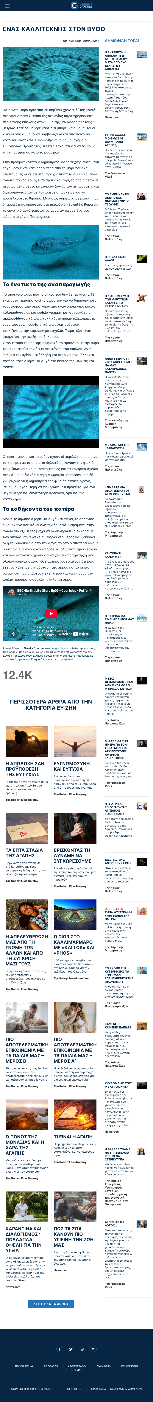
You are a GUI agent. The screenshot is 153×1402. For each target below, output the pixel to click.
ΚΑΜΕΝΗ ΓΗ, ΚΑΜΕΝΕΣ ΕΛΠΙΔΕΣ (118, 1025)
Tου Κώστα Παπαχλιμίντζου (116, 1004)
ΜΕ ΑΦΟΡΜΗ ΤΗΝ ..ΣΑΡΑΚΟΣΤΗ (117, 446)
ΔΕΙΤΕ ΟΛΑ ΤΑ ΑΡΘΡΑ (51, 1304)
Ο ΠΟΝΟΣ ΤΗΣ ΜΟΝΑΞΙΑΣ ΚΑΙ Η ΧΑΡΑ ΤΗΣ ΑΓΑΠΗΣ (25, 1145)
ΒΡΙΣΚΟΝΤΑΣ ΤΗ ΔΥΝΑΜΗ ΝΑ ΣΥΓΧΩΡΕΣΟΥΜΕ (72, 855)
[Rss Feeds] (93, 1349)
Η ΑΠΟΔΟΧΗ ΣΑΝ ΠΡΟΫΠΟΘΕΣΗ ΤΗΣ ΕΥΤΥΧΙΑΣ (25, 769)
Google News (58, 648)
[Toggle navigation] (7, 5)
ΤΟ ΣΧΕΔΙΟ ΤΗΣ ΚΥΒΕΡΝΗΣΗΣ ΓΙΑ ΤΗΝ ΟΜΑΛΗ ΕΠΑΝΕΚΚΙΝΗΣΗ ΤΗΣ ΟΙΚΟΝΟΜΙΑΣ (119, 974)
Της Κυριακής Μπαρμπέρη (81, 41)
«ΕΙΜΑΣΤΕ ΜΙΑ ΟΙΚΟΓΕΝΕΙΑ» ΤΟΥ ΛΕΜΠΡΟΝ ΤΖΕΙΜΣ (118, 491)
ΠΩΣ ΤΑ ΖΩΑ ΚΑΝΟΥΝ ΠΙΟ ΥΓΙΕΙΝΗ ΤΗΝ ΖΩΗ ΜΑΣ (73, 1237)
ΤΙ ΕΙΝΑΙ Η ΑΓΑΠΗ (73, 1137)
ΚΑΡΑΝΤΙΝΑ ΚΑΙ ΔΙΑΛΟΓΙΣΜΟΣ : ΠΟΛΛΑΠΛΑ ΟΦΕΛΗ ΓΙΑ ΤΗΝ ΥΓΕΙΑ (24, 1239)
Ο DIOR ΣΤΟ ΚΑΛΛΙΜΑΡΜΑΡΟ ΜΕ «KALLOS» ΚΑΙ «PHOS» (74, 945)
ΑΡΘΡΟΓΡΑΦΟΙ (77, 1366)
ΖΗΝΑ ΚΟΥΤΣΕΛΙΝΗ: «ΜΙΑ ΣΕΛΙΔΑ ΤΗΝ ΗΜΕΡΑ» (118, 914)
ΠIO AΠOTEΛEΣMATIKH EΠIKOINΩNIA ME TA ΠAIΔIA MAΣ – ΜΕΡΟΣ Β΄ (27, 1050)
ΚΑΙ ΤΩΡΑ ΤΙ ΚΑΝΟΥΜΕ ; (113, 555)
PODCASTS (51, 1366)
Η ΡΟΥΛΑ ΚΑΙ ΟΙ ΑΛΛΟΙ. (115, 258)
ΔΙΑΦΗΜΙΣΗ (104, 1366)
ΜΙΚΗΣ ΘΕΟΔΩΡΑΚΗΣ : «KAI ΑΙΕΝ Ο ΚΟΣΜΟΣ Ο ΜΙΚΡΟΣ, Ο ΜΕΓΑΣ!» (119, 683)
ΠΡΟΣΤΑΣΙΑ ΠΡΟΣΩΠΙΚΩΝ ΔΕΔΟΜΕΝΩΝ (116, 1388)
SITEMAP (76, 1370)
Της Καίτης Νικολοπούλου (72, 978)
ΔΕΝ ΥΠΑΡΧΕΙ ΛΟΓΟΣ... (114, 1223)
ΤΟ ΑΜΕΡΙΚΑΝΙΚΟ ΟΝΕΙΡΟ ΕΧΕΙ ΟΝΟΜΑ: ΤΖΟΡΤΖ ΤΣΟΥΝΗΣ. (117, 199)
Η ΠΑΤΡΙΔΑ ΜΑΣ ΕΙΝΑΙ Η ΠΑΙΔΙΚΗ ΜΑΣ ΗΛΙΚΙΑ (119, 619)
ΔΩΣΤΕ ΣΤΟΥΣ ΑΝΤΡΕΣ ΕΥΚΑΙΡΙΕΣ (118, 861)
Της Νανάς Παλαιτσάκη (113, 237)
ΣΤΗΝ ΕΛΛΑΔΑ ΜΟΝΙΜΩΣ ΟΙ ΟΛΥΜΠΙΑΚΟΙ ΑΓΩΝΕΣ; (115, 140)
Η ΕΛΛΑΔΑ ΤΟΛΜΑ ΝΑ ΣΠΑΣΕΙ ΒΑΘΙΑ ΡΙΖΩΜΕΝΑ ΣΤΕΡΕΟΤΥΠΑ (118, 1154)
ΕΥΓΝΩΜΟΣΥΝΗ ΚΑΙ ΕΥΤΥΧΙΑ (72, 766)
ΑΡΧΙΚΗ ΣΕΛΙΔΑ (24, 1366)
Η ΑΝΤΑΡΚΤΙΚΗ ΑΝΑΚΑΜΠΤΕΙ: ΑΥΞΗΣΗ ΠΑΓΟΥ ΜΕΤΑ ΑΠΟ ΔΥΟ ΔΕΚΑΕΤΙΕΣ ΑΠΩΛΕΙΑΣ (116, 60)
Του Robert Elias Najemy (22, 799)
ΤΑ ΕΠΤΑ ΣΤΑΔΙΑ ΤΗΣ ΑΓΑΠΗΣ (24, 852)
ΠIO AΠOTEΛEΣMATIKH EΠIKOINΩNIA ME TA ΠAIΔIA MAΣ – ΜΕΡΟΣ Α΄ (75, 1050)
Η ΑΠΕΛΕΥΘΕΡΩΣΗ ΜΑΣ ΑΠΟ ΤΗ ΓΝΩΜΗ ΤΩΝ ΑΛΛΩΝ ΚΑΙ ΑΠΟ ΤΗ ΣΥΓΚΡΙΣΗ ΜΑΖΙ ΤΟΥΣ (27, 950)
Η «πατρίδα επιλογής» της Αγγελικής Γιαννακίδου (116, 809)
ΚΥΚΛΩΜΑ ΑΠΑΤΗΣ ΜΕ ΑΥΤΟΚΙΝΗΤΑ (118, 1085)
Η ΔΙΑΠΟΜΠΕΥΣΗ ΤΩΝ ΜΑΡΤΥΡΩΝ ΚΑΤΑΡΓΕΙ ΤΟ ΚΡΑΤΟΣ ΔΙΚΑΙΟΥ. (117, 301)
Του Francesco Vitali (115, 174)
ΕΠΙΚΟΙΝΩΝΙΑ (129, 1366)
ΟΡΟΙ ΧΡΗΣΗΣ (72, 1388)
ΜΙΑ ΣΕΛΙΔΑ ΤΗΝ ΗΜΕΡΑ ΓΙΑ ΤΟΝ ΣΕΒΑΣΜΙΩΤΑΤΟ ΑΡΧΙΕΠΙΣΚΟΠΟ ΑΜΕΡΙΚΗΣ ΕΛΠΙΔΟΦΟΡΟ (116, 749)
